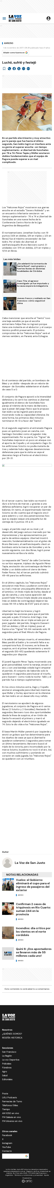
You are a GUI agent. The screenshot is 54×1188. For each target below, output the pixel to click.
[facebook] (14, 68)
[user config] (48, 18)
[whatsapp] (9, 68)
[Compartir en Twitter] (18, 68)
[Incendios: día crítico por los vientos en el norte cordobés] (8, 933)
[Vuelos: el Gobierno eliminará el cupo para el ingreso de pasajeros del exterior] (8, 884)
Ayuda (46, 1175)
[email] (23, 68)
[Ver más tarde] (4, 69)
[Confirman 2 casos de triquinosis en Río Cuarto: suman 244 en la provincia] (8, 908)
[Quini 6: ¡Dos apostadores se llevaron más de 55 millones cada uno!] (8, 953)
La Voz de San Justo (30, 863)
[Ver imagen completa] (49, 96)
